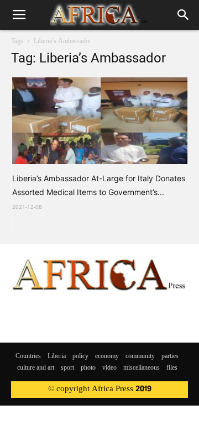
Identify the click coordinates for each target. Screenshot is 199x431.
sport (67, 368)
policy (80, 356)
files (171, 368)
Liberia (57, 356)
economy (107, 356)
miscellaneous (141, 368)
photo (88, 368)
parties (170, 356)
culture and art (35, 368)
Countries (28, 356)
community (140, 356)
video (109, 368)
